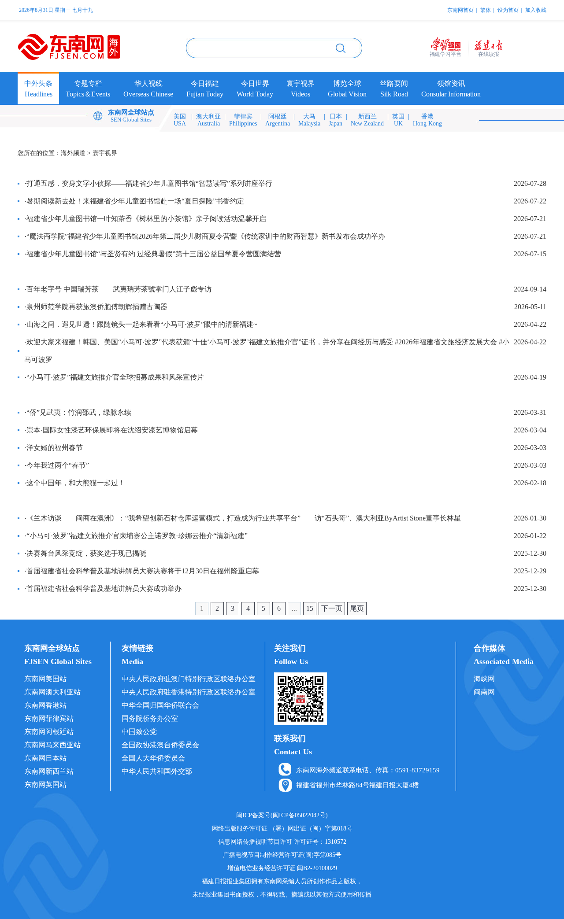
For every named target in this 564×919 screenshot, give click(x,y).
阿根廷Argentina (277, 120)
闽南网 (484, 692)
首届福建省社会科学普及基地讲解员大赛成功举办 (104, 588)
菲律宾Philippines (243, 120)
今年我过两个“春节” (57, 465)
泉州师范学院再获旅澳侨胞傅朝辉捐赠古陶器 (96, 306)
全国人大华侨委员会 (153, 758)
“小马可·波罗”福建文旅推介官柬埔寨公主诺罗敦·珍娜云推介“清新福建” (137, 535)
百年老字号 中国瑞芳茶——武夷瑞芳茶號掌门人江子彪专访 (119, 289)
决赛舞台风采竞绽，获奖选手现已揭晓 (86, 553)
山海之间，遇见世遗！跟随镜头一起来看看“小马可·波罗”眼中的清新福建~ (141, 324)
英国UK (398, 120)
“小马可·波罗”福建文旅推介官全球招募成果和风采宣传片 (115, 377)
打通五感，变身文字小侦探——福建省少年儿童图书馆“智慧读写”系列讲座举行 (149, 183)
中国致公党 (139, 731)
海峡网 (484, 679)
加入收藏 (535, 10)
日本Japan (335, 120)
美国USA (180, 120)
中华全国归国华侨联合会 (160, 705)
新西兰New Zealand (367, 120)
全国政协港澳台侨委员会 (160, 745)
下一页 (331, 608)
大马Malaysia (309, 120)
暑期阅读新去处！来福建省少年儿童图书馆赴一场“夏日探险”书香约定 (135, 201)
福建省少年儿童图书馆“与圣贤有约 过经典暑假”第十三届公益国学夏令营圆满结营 (153, 254)
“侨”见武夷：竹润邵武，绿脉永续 (78, 412)
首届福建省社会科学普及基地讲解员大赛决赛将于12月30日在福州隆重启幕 (142, 571)
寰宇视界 (105, 153)
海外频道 (73, 153)
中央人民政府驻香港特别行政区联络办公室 (189, 692)
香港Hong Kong (427, 120)
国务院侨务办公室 (150, 718)
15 (309, 608)
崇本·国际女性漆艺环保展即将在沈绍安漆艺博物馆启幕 (112, 430)
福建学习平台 (445, 54)
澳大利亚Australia (208, 120)
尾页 (357, 608)
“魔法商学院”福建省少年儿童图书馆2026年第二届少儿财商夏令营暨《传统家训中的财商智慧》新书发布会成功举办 (205, 236)
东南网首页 (460, 10)
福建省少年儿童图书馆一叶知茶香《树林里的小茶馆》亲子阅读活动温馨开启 (146, 218)
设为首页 (508, 10)
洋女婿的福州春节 (54, 447)
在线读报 (488, 54)
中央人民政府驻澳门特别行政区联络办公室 (189, 679)
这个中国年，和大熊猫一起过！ (75, 483)
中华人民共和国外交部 (157, 771)
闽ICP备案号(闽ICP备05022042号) (282, 815)
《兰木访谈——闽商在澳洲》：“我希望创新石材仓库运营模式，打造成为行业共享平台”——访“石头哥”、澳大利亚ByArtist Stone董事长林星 (243, 518)
